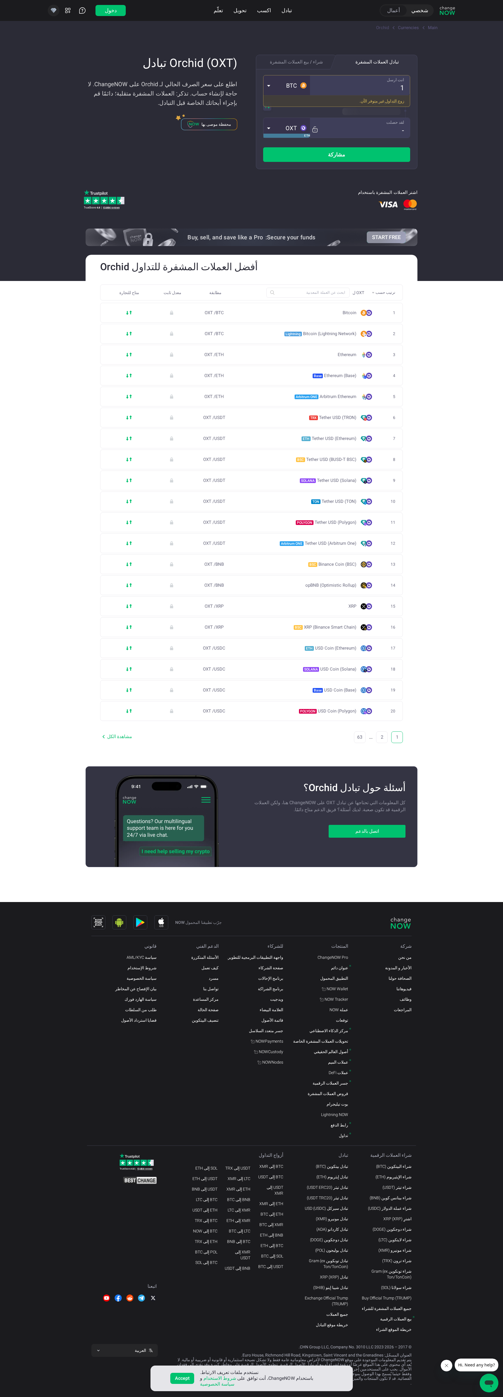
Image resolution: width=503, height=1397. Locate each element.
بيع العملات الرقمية (396, 1319)
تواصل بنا (211, 988)
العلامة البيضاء (271, 1009)
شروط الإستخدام (142, 967)
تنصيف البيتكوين (205, 1020)
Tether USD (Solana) (328, 480)
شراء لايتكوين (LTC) (395, 1239)
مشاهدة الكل (119, 736)
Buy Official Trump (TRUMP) (387, 1298)
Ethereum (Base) (335, 375)
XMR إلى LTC (239, 1210)
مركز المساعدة (206, 999)
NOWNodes (272, 1062)
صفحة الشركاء (270, 967)
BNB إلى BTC (238, 1199)
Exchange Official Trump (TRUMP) (326, 1301)
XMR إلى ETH (238, 1220)
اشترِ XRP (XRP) (397, 1218)
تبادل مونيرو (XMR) (332, 1218)
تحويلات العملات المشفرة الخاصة (320, 1041)
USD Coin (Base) (335, 690)
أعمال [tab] (393, 10)
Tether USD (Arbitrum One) (318, 543)
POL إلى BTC (206, 1252)
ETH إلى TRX (206, 1241)
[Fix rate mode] (315, 129)
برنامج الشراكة (270, 988)
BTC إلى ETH (272, 1245)
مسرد (214, 978)
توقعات (342, 1020)
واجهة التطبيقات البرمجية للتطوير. (255, 957)
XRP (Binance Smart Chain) (325, 627)
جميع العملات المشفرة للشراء (387, 1308)
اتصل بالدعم (367, 831)
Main (433, 27)
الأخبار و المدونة (398, 967)
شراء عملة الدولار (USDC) (390, 1208)
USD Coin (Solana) (330, 669)
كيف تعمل (210, 967)
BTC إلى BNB (238, 1241)
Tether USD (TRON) (333, 417)
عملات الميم (338, 1062)
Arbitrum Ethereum (326, 396)
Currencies (408, 27)
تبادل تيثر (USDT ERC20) (327, 1187)
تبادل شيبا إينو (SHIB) (330, 1287)
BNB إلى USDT (237, 1268)
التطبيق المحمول (334, 978)
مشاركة (336, 154)
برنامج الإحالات (270, 978)
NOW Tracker (336, 999)
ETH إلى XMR (271, 1203)
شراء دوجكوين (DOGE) (392, 1229)
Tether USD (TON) (334, 501)
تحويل (240, 10)
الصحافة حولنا (400, 978)
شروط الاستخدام (219, 1378)
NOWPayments (269, 1041)
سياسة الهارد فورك (141, 999)
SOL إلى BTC (272, 1256)
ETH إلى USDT (204, 1210)
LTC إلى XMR (239, 1178)
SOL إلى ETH (206, 1168)
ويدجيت (276, 999)
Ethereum (347, 354)
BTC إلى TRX (206, 1220)
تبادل (286, 10)
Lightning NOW (334, 1114)
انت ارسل (395, 79)
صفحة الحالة (208, 1009)
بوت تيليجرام (337, 1104)
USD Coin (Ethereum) (331, 648)
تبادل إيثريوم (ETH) (332, 1177)
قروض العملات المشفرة (328, 1093)
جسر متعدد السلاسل (266, 1030)
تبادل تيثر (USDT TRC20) (327, 1198)
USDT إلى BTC (270, 1266)
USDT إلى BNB (204, 1189)
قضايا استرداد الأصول (139, 1020)
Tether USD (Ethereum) (329, 438)
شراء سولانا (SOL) (396, 1287)
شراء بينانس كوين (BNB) (391, 1198)
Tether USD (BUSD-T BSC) (326, 459)
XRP (352, 606)
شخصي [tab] (419, 10)
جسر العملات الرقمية (330, 1083)
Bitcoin (349, 312)
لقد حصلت (395, 122)
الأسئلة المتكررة (205, 957)
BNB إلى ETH (271, 1235)
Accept (182, 1378)
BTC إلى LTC (206, 1199)
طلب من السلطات (141, 1009)
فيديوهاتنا (404, 988)
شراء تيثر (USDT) (397, 1187)
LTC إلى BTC (239, 1231)
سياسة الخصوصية (142, 978)
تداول (343, 1135)
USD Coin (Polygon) (328, 711)
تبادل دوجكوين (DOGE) (329, 1239)
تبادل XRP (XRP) (334, 1277)
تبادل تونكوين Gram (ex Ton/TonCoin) (328, 1263)
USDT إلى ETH (204, 1178)
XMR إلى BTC (271, 1224)
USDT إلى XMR (275, 1190)
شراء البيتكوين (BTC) (394, 1166)
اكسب (264, 10)
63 (359, 737)
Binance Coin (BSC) (332, 564)
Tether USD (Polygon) (326, 522)
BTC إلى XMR (271, 1166)
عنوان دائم (339, 967)
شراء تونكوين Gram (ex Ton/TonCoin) (391, 1274)
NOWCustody (271, 1051)
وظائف (406, 999)
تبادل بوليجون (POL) (331, 1250)
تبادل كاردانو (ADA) (332, 1229)
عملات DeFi (338, 1072)
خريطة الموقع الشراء (394, 1329)
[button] (286, 85)
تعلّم (218, 10)
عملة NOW (339, 1009)
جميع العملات (337, 1314)
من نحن (405, 957)
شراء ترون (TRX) (397, 1260)
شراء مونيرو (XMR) (395, 1250)
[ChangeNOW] (447, 10)
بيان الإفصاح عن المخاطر (136, 988)
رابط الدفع (339, 1125)
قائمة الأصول (272, 1020)
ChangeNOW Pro (333, 957)
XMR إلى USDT (242, 1255)
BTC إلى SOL (206, 1262)
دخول (111, 10)
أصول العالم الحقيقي (331, 1051)
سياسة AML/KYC (142, 957)
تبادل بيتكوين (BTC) (332, 1166)
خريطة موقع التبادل (332, 1324)
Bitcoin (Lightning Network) (321, 333)
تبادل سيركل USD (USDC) (326, 1208)
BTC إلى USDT (270, 1177)
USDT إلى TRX (237, 1168)
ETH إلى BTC (272, 1214)
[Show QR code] (98, 922)
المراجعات (403, 1009)
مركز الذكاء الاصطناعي (328, 1030)
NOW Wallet (337, 988)
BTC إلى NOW (205, 1231)
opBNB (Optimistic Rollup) (330, 585)
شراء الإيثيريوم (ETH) (394, 1177)
